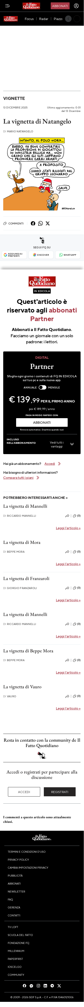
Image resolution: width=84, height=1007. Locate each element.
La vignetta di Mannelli (25, 506)
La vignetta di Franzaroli (26, 578)
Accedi (24, 792)
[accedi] (76, 6)
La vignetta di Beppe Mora (28, 651)
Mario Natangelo (18, 131)
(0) (79, 515)
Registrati (60, 792)
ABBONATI (42, 422)
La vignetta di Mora (21, 542)
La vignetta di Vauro (22, 687)
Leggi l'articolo (68, 528)
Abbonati (60, 6)
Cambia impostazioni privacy (28, 867)
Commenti (16, 223)
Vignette (14, 98)
